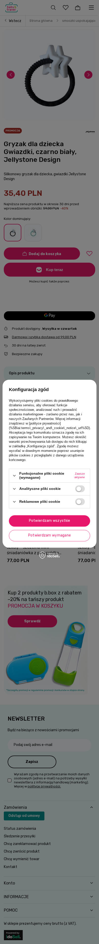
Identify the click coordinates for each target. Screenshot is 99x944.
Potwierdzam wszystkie (49, 520)
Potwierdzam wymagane (49, 535)
